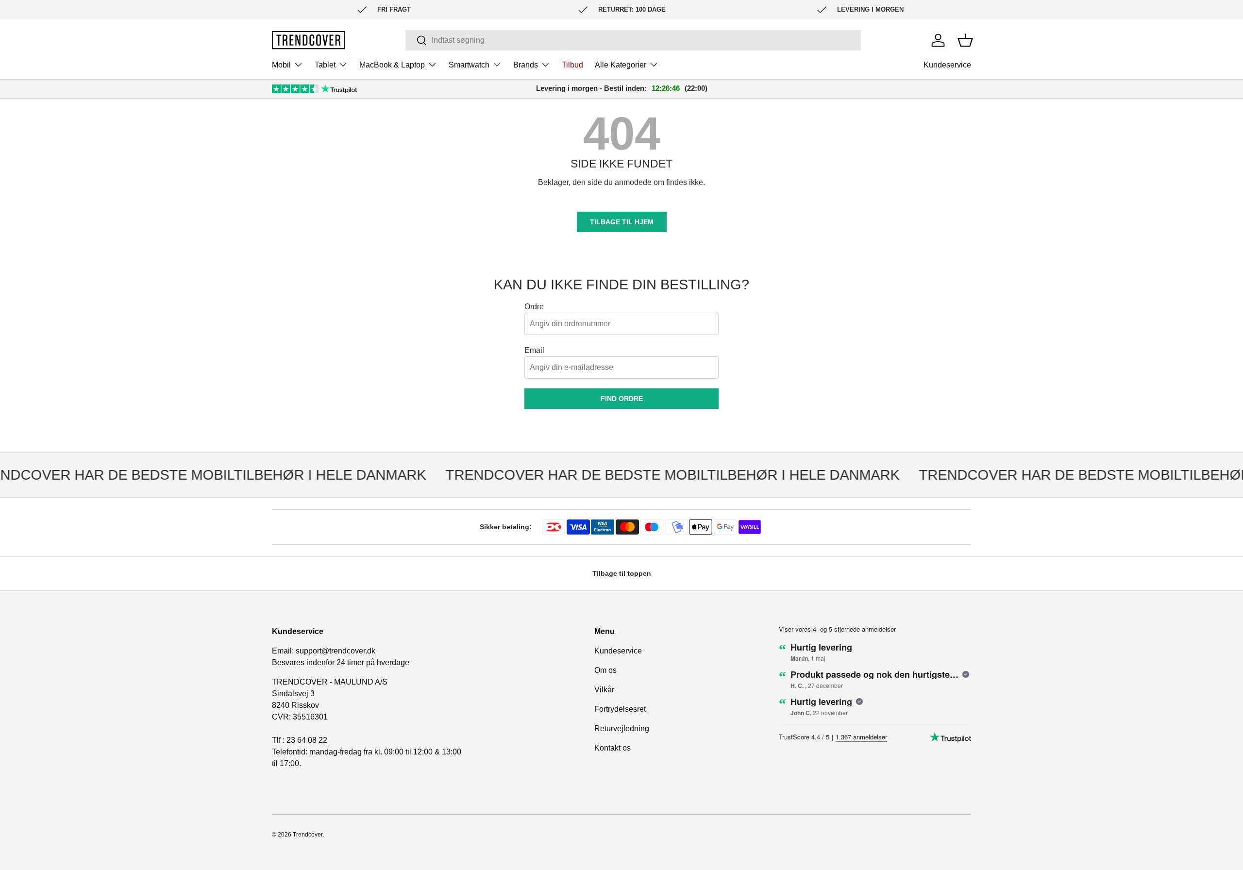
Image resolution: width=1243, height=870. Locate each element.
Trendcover (307, 834)
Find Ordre (622, 398)
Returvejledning (621, 728)
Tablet (325, 65)
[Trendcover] (308, 40)
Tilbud (572, 65)
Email (534, 350)
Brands (525, 65)
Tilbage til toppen (621, 573)
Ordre (534, 306)
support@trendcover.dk (335, 651)
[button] (965, 40)
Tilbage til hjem (622, 222)
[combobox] (632, 40)
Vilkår (604, 690)
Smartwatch (469, 65)
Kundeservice (947, 65)
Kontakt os (612, 748)
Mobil (281, 65)
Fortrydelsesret (620, 709)
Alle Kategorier (620, 65)
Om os (605, 670)
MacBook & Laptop (392, 65)
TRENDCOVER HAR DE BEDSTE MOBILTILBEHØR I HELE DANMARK (661, 475)
